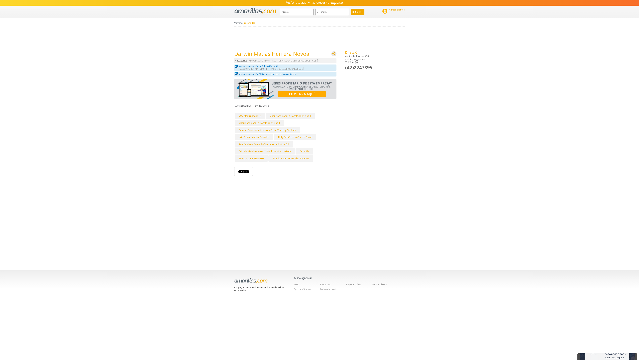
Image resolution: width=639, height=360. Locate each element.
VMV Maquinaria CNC (250, 116)
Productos (325, 284)
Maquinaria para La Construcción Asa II (290, 116)
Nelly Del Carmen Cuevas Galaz (295, 137)
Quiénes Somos (302, 289)
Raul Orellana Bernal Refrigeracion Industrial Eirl (264, 144)
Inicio (296, 284)
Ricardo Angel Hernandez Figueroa (291, 158)
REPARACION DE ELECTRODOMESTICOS (297, 60)
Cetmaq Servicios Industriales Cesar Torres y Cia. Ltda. (267, 130)
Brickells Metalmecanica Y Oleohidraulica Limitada (265, 151)
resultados (249, 22)
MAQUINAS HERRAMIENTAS (262, 60)
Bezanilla (304, 151)
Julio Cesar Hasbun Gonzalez (254, 137)
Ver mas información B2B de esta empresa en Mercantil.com (267, 74)
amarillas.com (255, 11)
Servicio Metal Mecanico (251, 158)
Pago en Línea (353, 284)
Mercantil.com (379, 284)
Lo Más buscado (328, 289)
